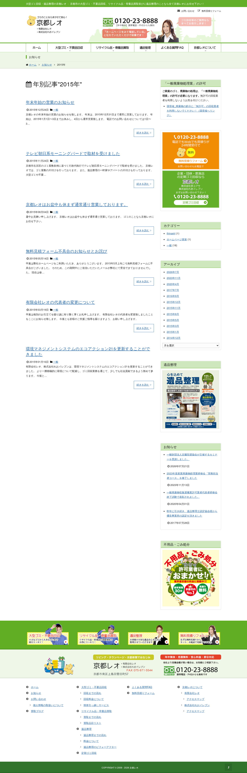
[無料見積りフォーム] (199, 644)
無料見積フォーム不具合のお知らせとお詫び (66, 251)
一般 (55, 109)
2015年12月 (173, 302)
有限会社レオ (192, 693)
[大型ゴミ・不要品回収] (48, 644)
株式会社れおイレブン (197, 705)
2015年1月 (173, 332)
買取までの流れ (92, 717)
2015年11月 (173, 308)
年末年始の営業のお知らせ (50, 102)
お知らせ (36, 693)
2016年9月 (173, 296)
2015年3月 (173, 326)
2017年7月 (173, 290)
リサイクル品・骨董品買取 (112, 47)
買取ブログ (37, 711)
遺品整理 (145, 47)
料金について (91, 741)
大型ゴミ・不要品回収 (69, 47)
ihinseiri (171, 233)
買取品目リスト (92, 723)
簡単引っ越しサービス (96, 705)
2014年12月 (173, 338)
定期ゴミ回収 (89, 753)
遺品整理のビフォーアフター (100, 747)
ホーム (36, 47)
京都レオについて (205, 47)
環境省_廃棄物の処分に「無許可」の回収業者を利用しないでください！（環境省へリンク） (193, 110)
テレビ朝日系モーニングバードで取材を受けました (73, 153)
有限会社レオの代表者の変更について (60, 302)
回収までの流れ (92, 693)
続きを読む (143, 132)
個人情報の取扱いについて (48, 705)
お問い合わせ (187, 10)
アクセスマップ (195, 699)
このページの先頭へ (228, 767)
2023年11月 (173, 278)
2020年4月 (173, 284)
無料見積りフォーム (211, 10)
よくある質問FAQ (172, 47)
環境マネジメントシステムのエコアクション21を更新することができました (88, 351)
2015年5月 (173, 320)
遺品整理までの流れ (95, 735)
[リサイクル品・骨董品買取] (98, 644)
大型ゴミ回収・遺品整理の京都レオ (46, 3)
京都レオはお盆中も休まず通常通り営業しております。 (77, 204)
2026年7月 (173, 272)
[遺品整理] (149, 644)
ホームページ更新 (177, 239)
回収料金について (94, 699)
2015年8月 (173, 314)
